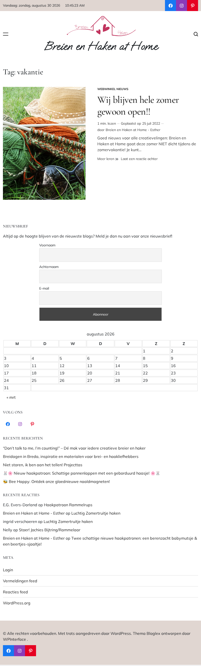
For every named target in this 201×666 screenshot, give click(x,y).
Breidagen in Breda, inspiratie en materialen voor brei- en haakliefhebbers (70, 456)
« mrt (11, 397)
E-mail (44, 288)
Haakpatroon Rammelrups (68, 504)
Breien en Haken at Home (101, 46)
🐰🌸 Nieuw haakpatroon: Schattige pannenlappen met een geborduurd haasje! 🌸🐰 (81, 473)
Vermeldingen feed (20, 580)
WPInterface (14, 639)
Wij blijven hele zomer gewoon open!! (138, 105)
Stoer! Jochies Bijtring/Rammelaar (49, 529)
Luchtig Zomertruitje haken (95, 513)
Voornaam (47, 245)
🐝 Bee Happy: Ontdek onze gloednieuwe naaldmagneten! (56, 481)
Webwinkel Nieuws (112, 89)
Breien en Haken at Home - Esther (133, 130)
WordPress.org (16, 602)
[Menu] (5, 34)
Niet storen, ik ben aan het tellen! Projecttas (42, 464)
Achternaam (49, 267)
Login (8, 569)
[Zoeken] (196, 34)
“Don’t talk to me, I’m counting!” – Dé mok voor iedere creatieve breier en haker (74, 448)
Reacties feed (15, 591)
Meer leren (107, 158)
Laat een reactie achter (139, 158)
